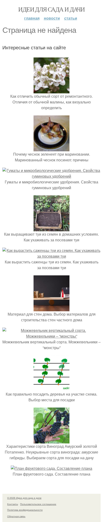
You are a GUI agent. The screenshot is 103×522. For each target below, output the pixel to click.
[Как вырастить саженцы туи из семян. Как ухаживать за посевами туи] (51, 256)
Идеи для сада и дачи (51, 9)
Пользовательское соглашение (38, 504)
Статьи (70, 18)
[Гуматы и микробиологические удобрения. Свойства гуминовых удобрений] (51, 176)
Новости (52, 18)
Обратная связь (16, 516)
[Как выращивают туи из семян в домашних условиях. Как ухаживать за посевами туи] (51, 228)
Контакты (12, 504)
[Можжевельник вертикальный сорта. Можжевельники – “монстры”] (51, 336)
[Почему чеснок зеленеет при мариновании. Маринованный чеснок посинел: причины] (51, 148)
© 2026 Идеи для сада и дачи (24, 497)
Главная (32, 18)
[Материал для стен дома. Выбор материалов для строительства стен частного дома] (51, 308)
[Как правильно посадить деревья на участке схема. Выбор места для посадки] (51, 388)
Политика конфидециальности (25, 509)
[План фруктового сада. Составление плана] (51, 468)
